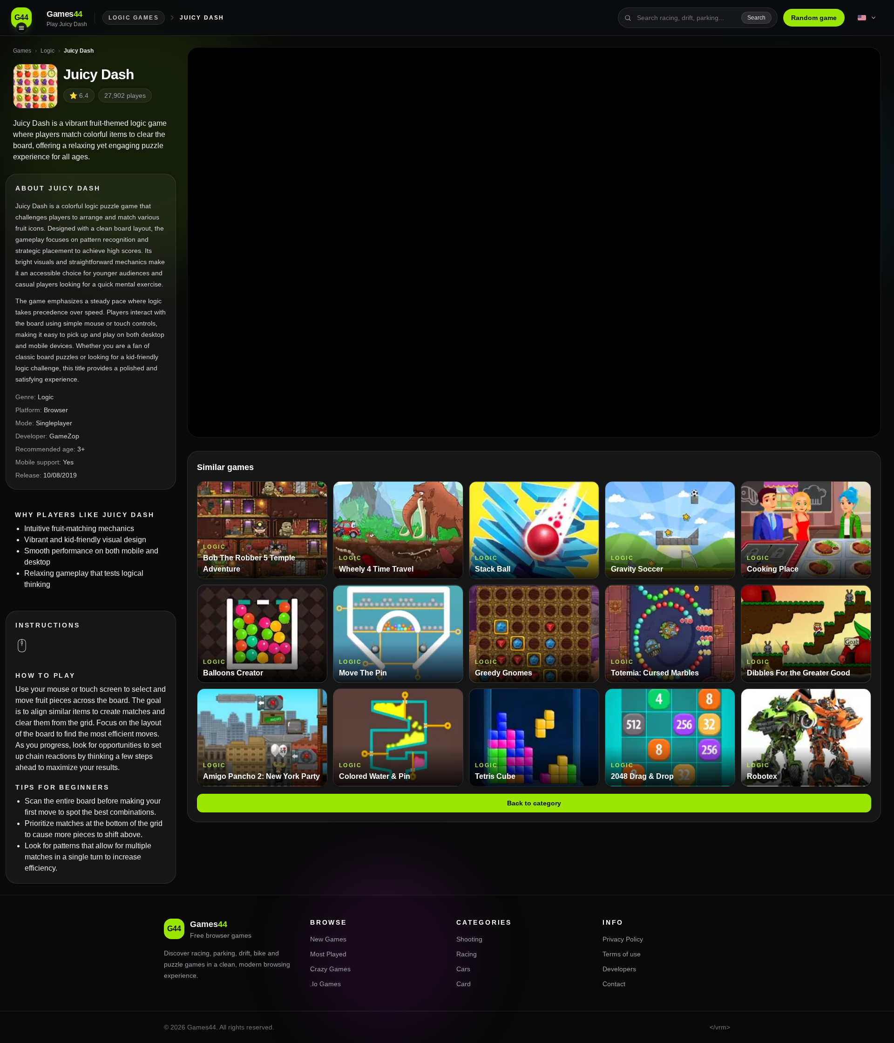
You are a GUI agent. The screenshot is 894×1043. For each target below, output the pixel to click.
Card (463, 984)
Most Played (328, 954)
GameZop (64, 436)
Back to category (534, 803)
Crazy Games (330, 969)
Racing (466, 954)
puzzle (173, 964)
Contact (614, 984)
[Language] (867, 17)
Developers (619, 969)
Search (756, 17)
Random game (814, 17)
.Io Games (325, 984)
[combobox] (686, 17)
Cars (463, 969)
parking (224, 953)
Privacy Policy (623, 939)
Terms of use (622, 954)
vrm (720, 1027)
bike (260, 953)
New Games (328, 939)
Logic (46, 397)
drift (244, 953)
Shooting (469, 939)
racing (200, 953)
